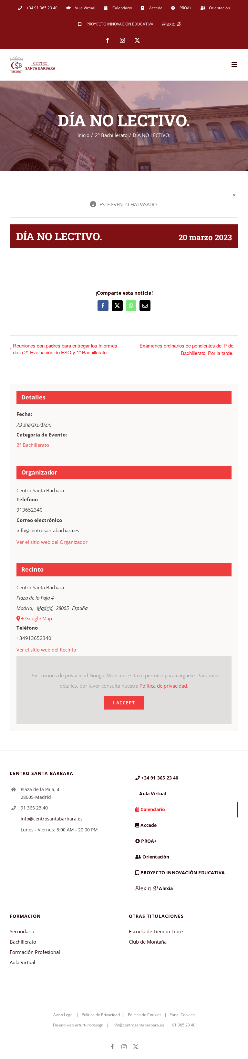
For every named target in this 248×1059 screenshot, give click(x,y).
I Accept (124, 703)
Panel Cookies (182, 1014)
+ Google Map (36, 618)
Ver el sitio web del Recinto (46, 649)
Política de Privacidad (101, 1014)
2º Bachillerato (32, 445)
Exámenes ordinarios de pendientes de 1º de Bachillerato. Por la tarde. (186, 349)
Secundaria (22, 931)
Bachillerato (23, 941)
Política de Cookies (144, 1014)
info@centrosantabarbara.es (52, 819)
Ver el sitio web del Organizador (52, 542)
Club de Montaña (148, 941)
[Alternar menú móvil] (235, 64)
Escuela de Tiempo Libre (156, 931)
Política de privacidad (163, 685)
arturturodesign (89, 1025)
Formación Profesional (35, 952)
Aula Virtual (22, 962)
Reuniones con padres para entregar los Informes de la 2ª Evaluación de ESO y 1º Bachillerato (65, 349)
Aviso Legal (63, 1014)
